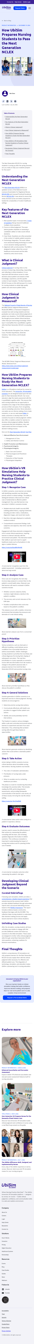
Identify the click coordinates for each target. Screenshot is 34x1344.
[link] (8, 1186)
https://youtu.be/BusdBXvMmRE (12, 548)
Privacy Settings (6, 1331)
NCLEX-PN (10, 196)
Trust (3, 1314)
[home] (6, 8)
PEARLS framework (16, 908)
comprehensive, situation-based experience (15, 899)
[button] (29, 8)
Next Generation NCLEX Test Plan (20, 432)
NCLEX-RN (5, 194)
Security (4, 1317)
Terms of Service (6, 1321)
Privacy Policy (6, 1327)
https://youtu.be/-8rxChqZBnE (11, 801)
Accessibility (5, 1310)
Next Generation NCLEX (12, 188)
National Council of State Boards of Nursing (18, 305)
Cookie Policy (5, 1324)
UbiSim (4, 389)
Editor (25, 413)
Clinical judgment (7, 268)
